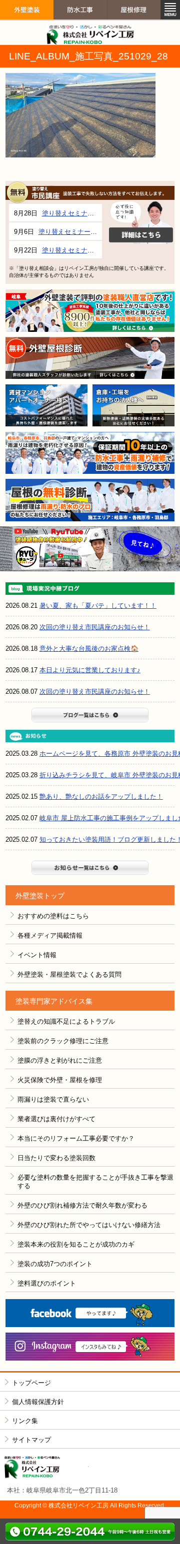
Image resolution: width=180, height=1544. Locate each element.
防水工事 (80, 26)
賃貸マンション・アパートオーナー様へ (47, 405)
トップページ (31, 1383)
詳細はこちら (140, 222)
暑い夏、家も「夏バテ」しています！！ (98, 605)
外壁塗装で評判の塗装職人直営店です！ (90, 310)
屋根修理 (133, 26)
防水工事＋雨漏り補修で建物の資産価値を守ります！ (90, 453)
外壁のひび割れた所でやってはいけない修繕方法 (89, 1225)
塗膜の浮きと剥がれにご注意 (60, 1060)
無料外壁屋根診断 (90, 358)
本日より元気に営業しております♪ (90, 670)
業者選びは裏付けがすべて (57, 1119)
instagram (90, 1347)
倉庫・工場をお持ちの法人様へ (133, 405)
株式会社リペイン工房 (46, 1468)
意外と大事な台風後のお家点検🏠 (89, 648)
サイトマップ (31, 1440)
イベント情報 (37, 955)
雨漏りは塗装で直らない (53, 1099)
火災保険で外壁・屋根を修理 (60, 1080)
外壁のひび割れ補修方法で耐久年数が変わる (83, 1205)
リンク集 (25, 1421)
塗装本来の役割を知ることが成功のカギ (76, 1244)
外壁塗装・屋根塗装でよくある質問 (70, 974)
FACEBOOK (90, 1313)
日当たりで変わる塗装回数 (57, 1158)
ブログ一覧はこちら (90, 715)
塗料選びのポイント (47, 1283)
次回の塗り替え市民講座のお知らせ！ (95, 627)
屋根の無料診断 (90, 500)
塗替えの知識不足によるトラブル (66, 1021)
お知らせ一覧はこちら (90, 868)
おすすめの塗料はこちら (53, 916)
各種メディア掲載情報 (50, 935)
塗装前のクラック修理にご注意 (63, 1041)
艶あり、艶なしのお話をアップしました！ (101, 796)
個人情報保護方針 (38, 1402)
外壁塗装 (27, 26)
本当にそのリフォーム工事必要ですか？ (76, 1138)
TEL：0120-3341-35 (90, 1531)
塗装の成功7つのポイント (55, 1264)
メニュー (170, 9)
